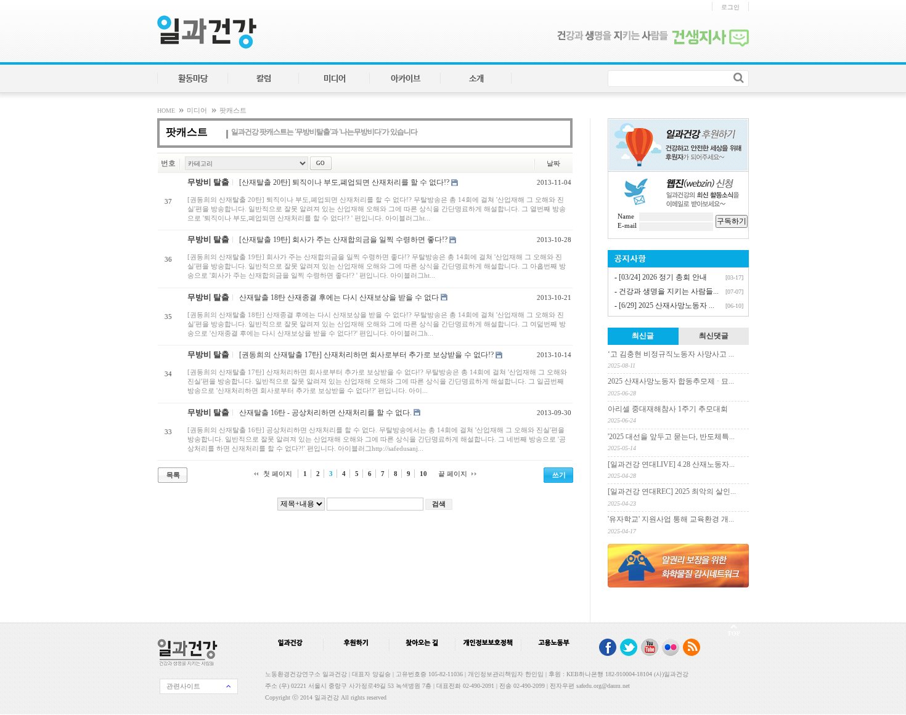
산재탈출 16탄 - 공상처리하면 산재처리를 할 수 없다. (325, 412)
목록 (173, 475)
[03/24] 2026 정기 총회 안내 (663, 277)
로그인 (730, 7)
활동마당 (193, 79)
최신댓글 (713, 335)
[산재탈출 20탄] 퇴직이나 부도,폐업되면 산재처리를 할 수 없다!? (344, 182)
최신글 (643, 335)
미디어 (335, 79)
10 (423, 473)
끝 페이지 (452, 473)
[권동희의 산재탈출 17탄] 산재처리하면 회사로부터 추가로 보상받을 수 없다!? (366, 354)
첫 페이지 (277, 473)
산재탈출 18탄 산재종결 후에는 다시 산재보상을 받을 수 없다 (339, 297)
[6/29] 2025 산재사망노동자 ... (666, 305)
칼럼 (263, 79)
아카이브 (405, 79)
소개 (476, 79)
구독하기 (731, 221)
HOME (167, 110)
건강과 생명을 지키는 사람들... (669, 291)
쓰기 (559, 475)
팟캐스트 (233, 110)
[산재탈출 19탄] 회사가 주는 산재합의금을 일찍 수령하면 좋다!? (343, 239)
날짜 (553, 163)
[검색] (738, 77)
